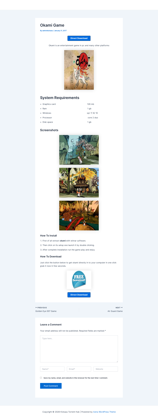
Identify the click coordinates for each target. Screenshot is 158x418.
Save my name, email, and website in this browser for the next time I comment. (76, 378)
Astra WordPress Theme (104, 412)
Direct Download (79, 38)
